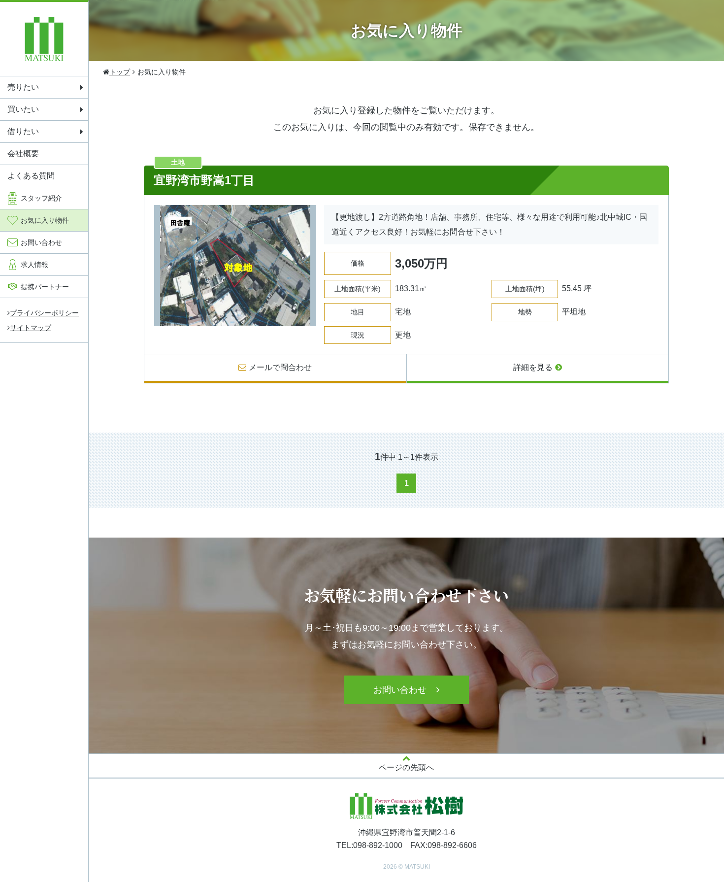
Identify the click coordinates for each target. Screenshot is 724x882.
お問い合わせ (400, 690)
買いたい (23, 109)
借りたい (23, 131)
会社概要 (23, 153)
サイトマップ (30, 328)
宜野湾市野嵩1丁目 (204, 180)
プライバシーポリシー (44, 313)
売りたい (23, 87)
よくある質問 (31, 175)
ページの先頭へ (406, 767)
